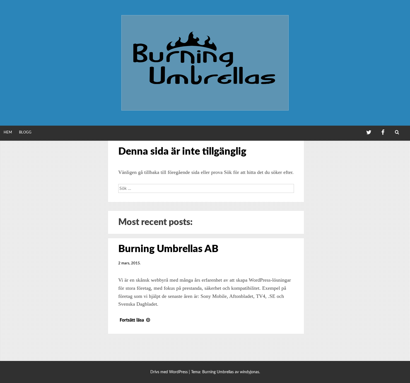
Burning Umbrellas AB (168, 249)
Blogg (25, 132)
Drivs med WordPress (169, 372)
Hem (8, 132)
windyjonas (249, 372)
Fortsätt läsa (132, 320)
